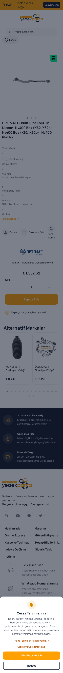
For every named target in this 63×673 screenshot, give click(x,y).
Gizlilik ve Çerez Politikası (31, 646)
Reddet (31, 665)
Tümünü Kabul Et (31, 655)
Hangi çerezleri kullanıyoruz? (30, 640)
